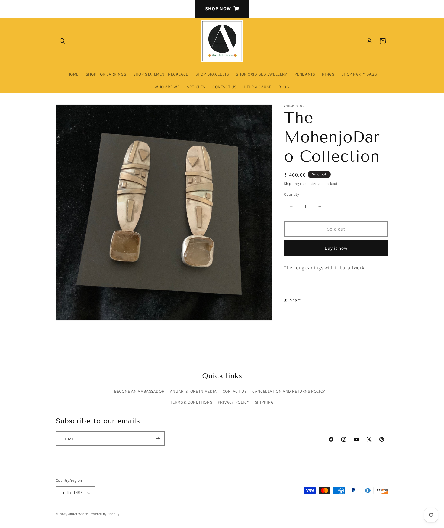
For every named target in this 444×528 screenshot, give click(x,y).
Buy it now (336, 248)
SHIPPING (264, 402)
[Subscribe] (157, 438)
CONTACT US (235, 391)
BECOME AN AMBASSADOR (139, 391)
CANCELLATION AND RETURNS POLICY (288, 391)
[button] (62, 41)
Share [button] (295, 300)
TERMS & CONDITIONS (191, 402)
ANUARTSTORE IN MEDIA (193, 391)
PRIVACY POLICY (233, 402)
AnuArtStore (78, 514)
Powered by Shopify (104, 514)
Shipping (291, 183)
